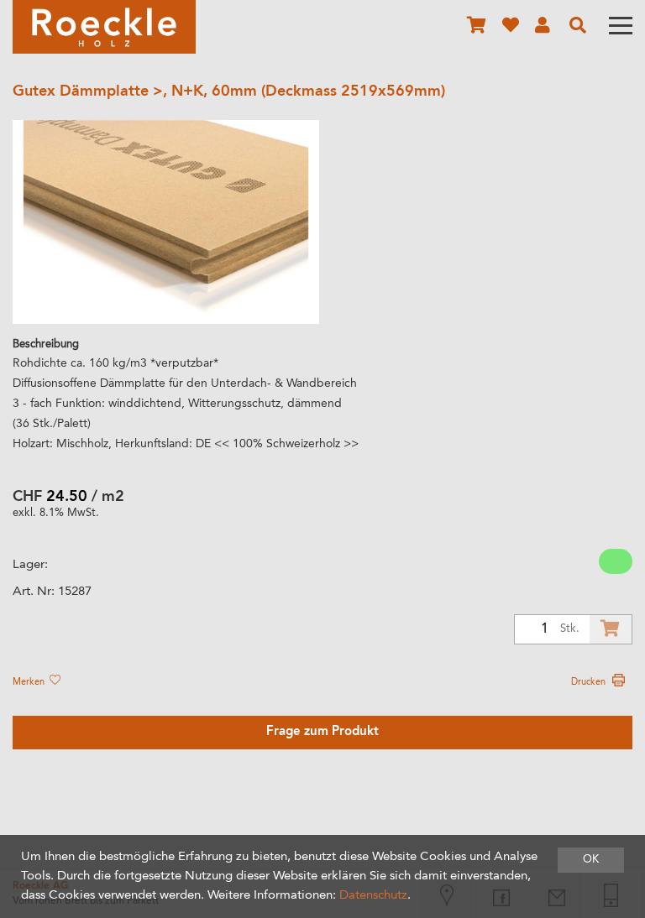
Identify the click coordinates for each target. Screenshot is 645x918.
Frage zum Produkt (322, 732)
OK (591, 859)
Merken (30, 682)
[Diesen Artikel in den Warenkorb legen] (611, 629)
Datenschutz (373, 895)
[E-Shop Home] (104, 27)
